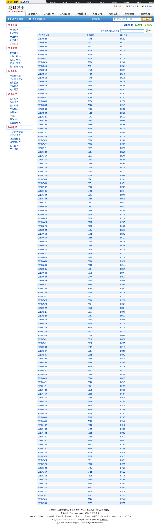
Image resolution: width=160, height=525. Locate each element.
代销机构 (113, 13)
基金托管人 (15, 123)
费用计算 (14, 53)
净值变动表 (15, 142)
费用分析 (14, 149)
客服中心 (68, 516)
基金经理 (14, 105)
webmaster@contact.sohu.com (92, 523)
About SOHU (117, 516)
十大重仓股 (15, 76)
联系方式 (95, 516)
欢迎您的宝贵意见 (91, 513)
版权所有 (104, 519)
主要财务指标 (16, 132)
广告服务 (86, 516)
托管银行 (129, 13)
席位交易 (14, 119)
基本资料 (14, 99)
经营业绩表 (15, 139)
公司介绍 (127, 516)
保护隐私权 (105, 516)
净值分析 (14, 30)
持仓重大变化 (16, 79)
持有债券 (14, 86)
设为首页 (148, 6)
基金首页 (33, 13)
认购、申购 (15, 56)
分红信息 (14, 40)
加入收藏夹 (133, 6)
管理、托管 (15, 63)
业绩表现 (14, 33)
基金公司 (97, 13)
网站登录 (59, 516)
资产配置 (14, 89)
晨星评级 (96, 19)
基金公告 (14, 102)
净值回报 (65, 13)
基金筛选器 (17, 19)
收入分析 (14, 146)
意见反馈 (117, 6)
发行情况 (14, 109)
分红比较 (81, 13)
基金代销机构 (16, 66)
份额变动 (14, 112)
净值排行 (49, 13)
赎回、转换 (15, 60)
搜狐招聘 (50, 516)
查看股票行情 (38, 19)
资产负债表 (15, 135)
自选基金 (145, 13)
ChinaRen (32, 516)
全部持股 (14, 82)
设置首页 (77, 516)
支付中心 (41, 516)
